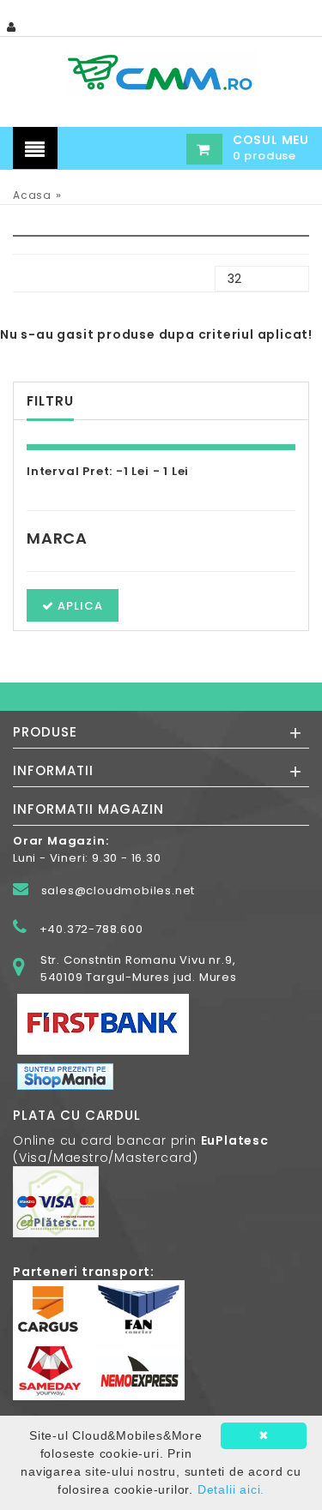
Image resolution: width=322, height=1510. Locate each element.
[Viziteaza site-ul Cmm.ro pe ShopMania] (65, 1076)
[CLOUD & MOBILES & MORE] (160, 72)
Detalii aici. (230, 1489)
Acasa (32, 195)
